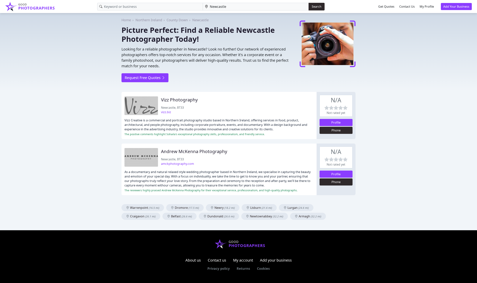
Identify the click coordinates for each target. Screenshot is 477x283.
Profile (336, 122)
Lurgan (298, 208)
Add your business (276, 260)
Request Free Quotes (143, 77)
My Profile (427, 6)
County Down (177, 20)
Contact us (217, 260)
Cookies (263, 268)
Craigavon (142, 216)
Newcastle (200, 20)
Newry (224, 208)
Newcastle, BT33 (172, 108)
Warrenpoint (144, 208)
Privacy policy (218, 268)
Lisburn (260, 208)
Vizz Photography (179, 100)
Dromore (186, 208)
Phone (336, 130)
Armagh (309, 216)
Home (126, 20)
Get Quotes (386, 6)
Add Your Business (456, 6)
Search (316, 6)
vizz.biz (166, 112)
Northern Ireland (148, 20)
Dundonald (220, 216)
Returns (243, 268)
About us (193, 260)
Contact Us (407, 6)
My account (243, 260)
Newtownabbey (266, 216)
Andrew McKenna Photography (194, 151)
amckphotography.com (177, 164)
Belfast (181, 216)
